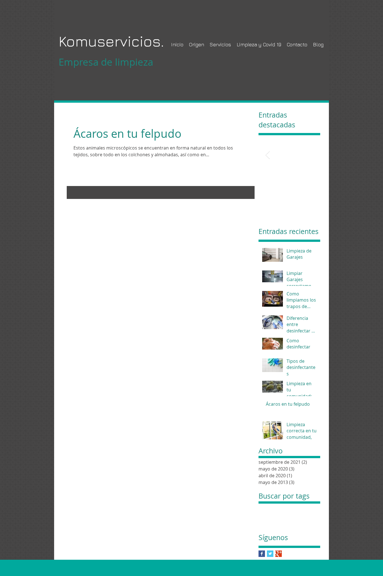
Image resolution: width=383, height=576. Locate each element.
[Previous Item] (267, 155)
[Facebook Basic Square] (262, 553)
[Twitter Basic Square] (270, 553)
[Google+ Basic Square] (278, 553)
